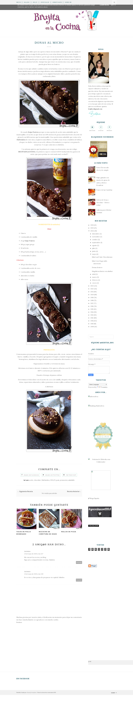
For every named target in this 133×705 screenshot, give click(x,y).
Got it (113, 5)
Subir (113, 692)
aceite (31, 480)
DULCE (35, 2)
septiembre (96, 242)
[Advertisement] (101, 611)
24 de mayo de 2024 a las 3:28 (33, 574)
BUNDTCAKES (57, 2)
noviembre (96, 237)
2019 (91, 297)
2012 (91, 318)
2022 (92, 289)
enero (94, 283)
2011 (91, 321)
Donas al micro (97, 267)
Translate (104, 387)
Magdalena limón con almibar (102, 271)
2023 (92, 286)
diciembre (95, 234)
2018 (91, 300)
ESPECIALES (45, 2)
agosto (94, 245)
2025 (92, 228)
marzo (94, 277)
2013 (91, 315)
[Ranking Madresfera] (96, 406)
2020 (92, 295)
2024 (92, 231)
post (57, 480)
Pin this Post (71, 475)
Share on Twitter (52, 475)
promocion (64, 480)
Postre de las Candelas (104, 190)
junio (94, 251)
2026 (92, 225)
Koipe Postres (33, 132)
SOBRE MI (68, 2)
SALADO (27, 2)
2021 (91, 292)
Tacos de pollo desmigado (23, 533)
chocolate (37, 480)
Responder (79, 562)
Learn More (104, 5)
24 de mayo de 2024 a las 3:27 (33, 554)
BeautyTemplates (31, 692)
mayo (94, 254)
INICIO (18, 2)
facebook (100, 130)
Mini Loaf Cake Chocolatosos (102, 257)
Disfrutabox (21, 140)
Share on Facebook (31, 475)
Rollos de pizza (68, 532)
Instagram (92, 130)
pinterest (109, 130)
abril (93, 274)
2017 (91, 303)
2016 (91, 306)
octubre (95, 240)
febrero (95, 280)
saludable (71, 480)
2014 (91, 312)
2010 (91, 324)
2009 (92, 327)
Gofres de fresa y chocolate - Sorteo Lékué (102, 202)
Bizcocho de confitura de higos (48, 533)
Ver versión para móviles (49, 493)
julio (93, 248)
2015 (91, 309)
